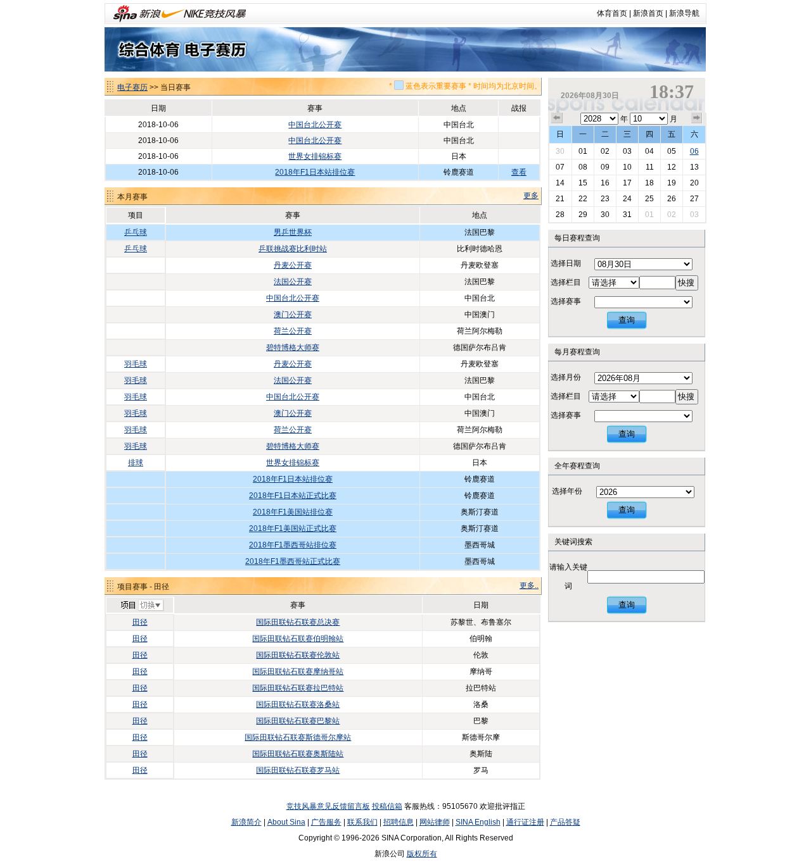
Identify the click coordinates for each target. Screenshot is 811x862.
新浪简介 (246, 822)
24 (627, 198)
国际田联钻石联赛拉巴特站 (297, 688)
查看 (519, 172)
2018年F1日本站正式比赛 (292, 495)
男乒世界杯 (293, 232)
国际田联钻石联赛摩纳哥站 (297, 671)
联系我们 (362, 822)
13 (694, 167)
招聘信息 (398, 822)
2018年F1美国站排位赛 (293, 512)
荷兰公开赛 (293, 331)
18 (649, 182)
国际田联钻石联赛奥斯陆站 (297, 753)
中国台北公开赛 (315, 124)
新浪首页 (648, 13)
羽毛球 (135, 363)
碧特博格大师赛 (292, 347)
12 (671, 167)
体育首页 (612, 13)
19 (671, 182)
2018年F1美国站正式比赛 (292, 528)
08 (582, 167)
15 (582, 182)
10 (627, 167)
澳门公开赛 (293, 314)
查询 (626, 320)
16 (605, 182)
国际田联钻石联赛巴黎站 (298, 720)
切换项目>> (141, 605)
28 (560, 214)
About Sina (286, 822)
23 (605, 198)
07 (560, 167)
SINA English (478, 822)
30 (560, 151)
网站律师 (434, 822)
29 (582, 214)
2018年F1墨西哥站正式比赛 (292, 561)
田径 (140, 622)
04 (649, 151)
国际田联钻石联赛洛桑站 (298, 704)
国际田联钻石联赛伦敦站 (298, 655)
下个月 (697, 118)
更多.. (529, 585)
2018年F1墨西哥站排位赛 (292, 544)
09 (605, 167)
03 (627, 151)
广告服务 (326, 822)
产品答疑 (565, 822)
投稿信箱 (387, 806)
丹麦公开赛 (293, 265)
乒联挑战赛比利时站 (293, 248)
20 (694, 182)
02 (605, 151)
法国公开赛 (293, 281)
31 (627, 214)
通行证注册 (525, 822)
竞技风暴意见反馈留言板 (328, 806)
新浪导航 (684, 13)
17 (627, 182)
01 (582, 151)
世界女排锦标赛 (315, 156)
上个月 (557, 118)
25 (649, 198)
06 (694, 151)
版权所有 (422, 853)
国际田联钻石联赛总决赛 (298, 622)
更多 (531, 195)
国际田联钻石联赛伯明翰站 (297, 638)
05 (671, 151)
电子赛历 (132, 87)
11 (650, 167)
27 (694, 198)
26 (671, 198)
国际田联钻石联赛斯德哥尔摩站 (298, 737)
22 (582, 198)
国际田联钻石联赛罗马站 (298, 770)
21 (560, 198)
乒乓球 (135, 232)
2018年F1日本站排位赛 (315, 172)
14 (560, 182)
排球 (135, 462)
